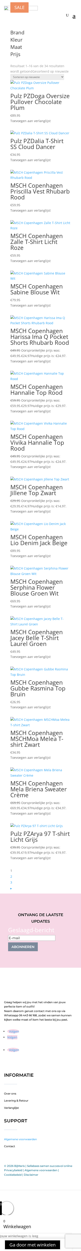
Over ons (10, 1093)
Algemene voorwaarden (20, 1139)
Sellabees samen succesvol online (49, 1166)
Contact (9, 1146)
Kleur (16, 40)
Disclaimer (31, 1174)
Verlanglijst (11, 1107)
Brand (17, 33)
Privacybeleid (13, 1170)
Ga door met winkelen (32, 1245)
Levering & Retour (16, 1100)
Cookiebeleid (13, 1174)
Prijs (15, 54)
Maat (16, 47)
